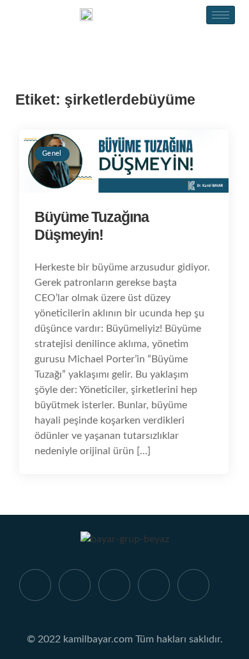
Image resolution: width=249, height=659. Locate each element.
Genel (52, 153)
